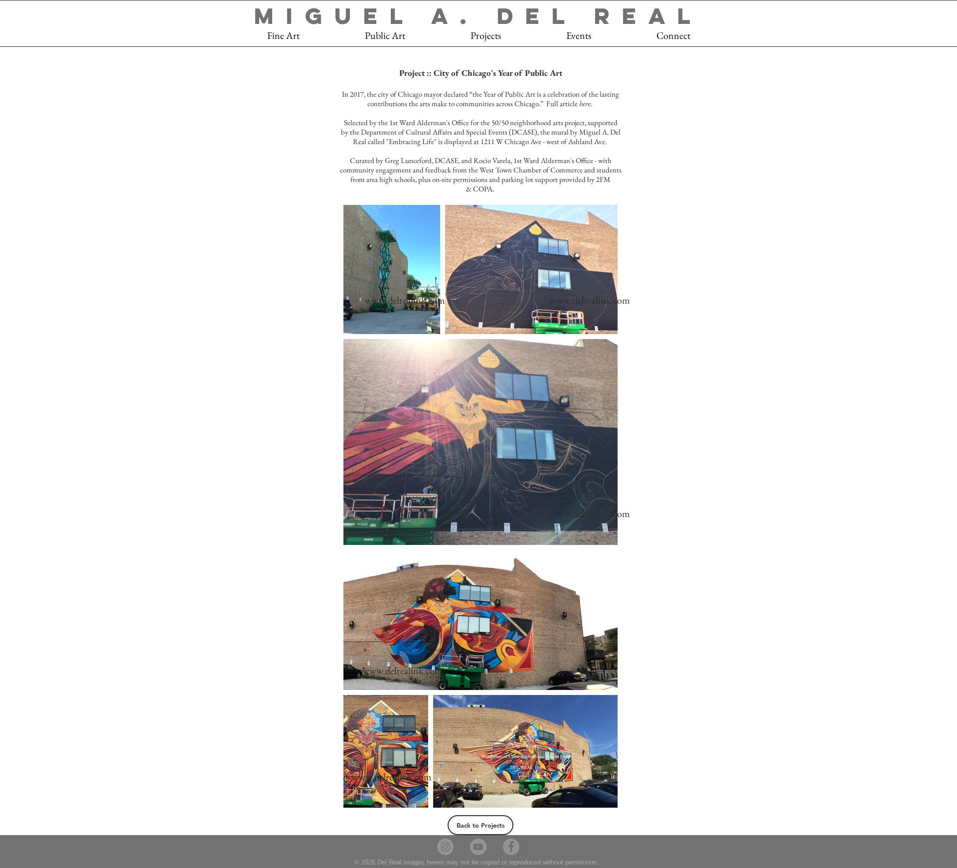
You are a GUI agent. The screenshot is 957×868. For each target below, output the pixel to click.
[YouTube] (478, 847)
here (585, 103)
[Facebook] (511, 847)
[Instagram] (445, 847)
